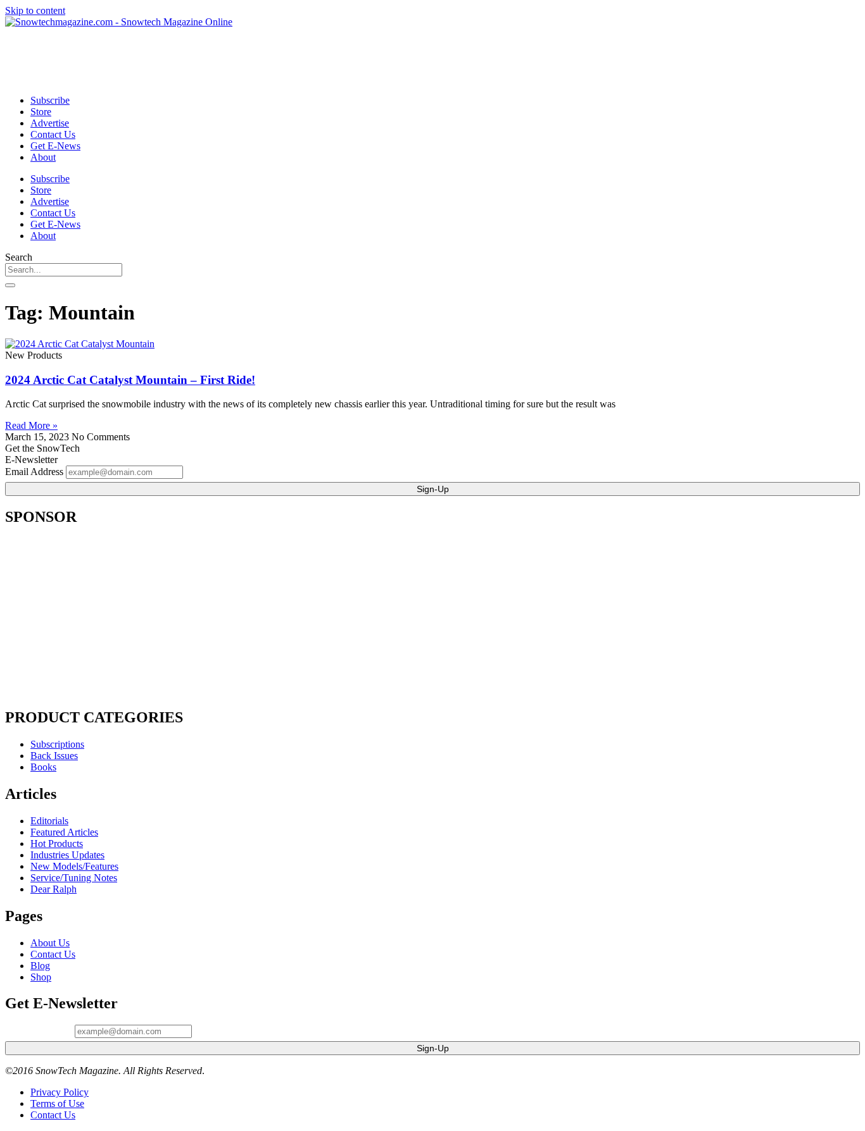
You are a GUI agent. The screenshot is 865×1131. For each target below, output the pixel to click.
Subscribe (50, 100)
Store (40, 111)
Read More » (31, 425)
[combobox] (63, 269)
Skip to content (35, 10)
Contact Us (52, 134)
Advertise (49, 123)
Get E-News (55, 145)
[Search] (10, 285)
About (43, 157)
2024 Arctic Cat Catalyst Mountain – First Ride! (130, 379)
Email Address (34, 471)
